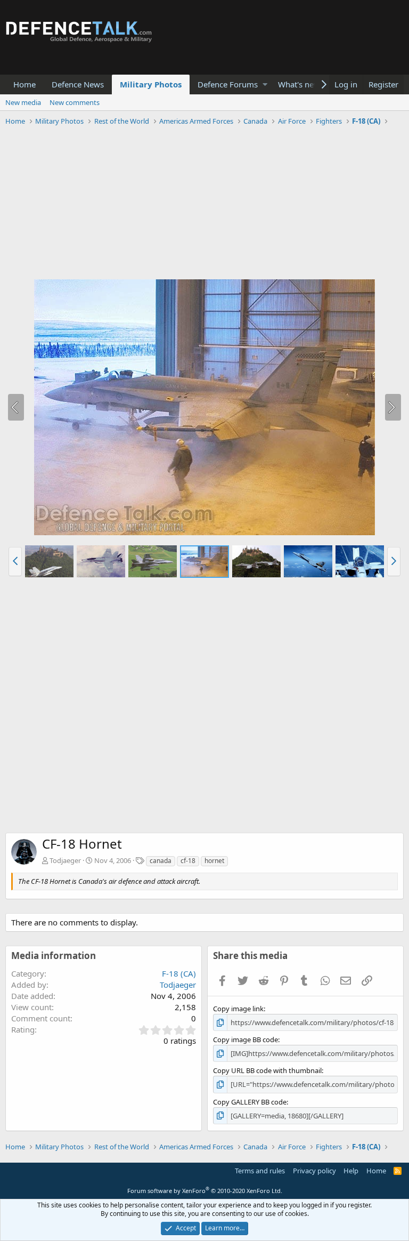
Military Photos (151, 84)
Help (350, 1170)
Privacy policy (314, 1170)
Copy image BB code (245, 1039)
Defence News (78, 84)
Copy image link (238, 1008)
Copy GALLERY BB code (250, 1102)
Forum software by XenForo (204, 1191)
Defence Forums (228, 84)
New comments (75, 102)
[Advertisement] (204, 204)
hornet (214, 860)
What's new (299, 84)
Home (24, 84)
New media (23, 102)
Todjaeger (65, 860)
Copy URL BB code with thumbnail (267, 1070)
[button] (265, 84)
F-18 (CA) (179, 973)
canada (160, 860)
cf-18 (188, 860)
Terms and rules (260, 1170)
